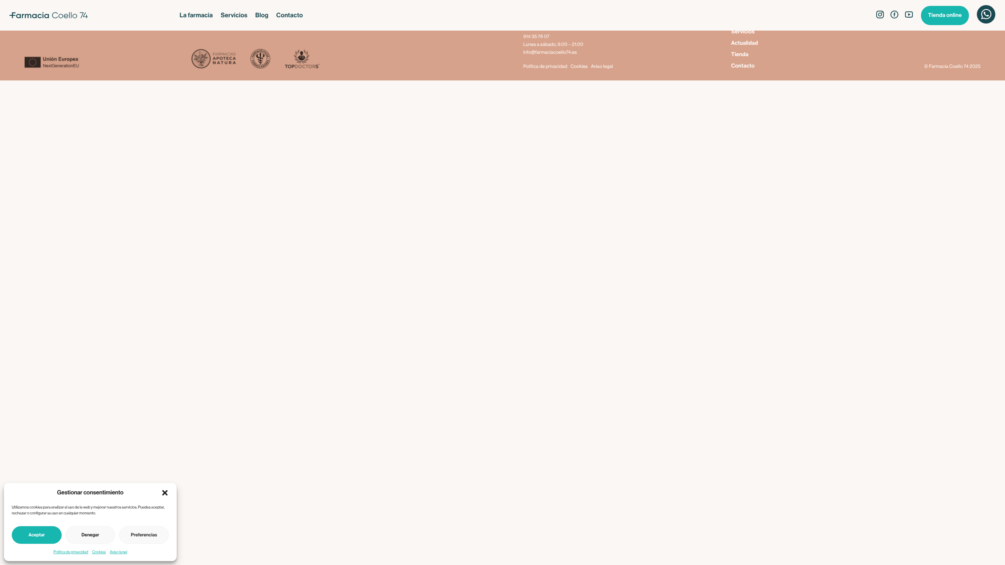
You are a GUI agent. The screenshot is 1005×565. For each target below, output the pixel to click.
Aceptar (36, 535)
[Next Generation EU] (107, 63)
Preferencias (144, 535)
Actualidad (744, 43)
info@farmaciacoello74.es (550, 52)
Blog (262, 15)
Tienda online (945, 15)
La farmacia (196, 15)
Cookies (99, 552)
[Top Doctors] (301, 59)
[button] (165, 493)
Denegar (90, 535)
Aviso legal (118, 552)
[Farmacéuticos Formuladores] (260, 59)
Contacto (289, 15)
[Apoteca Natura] (214, 59)
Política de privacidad (70, 552)
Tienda (740, 54)
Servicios (234, 15)
